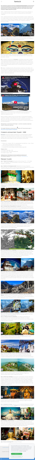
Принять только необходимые (16, 456)
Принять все (17, 453)
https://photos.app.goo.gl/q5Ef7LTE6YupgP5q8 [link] (9, 129)
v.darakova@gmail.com (24, 156)
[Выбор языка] (33, 1)
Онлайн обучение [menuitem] (6, 447)
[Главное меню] (1, 1)
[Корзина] (1, 459)
